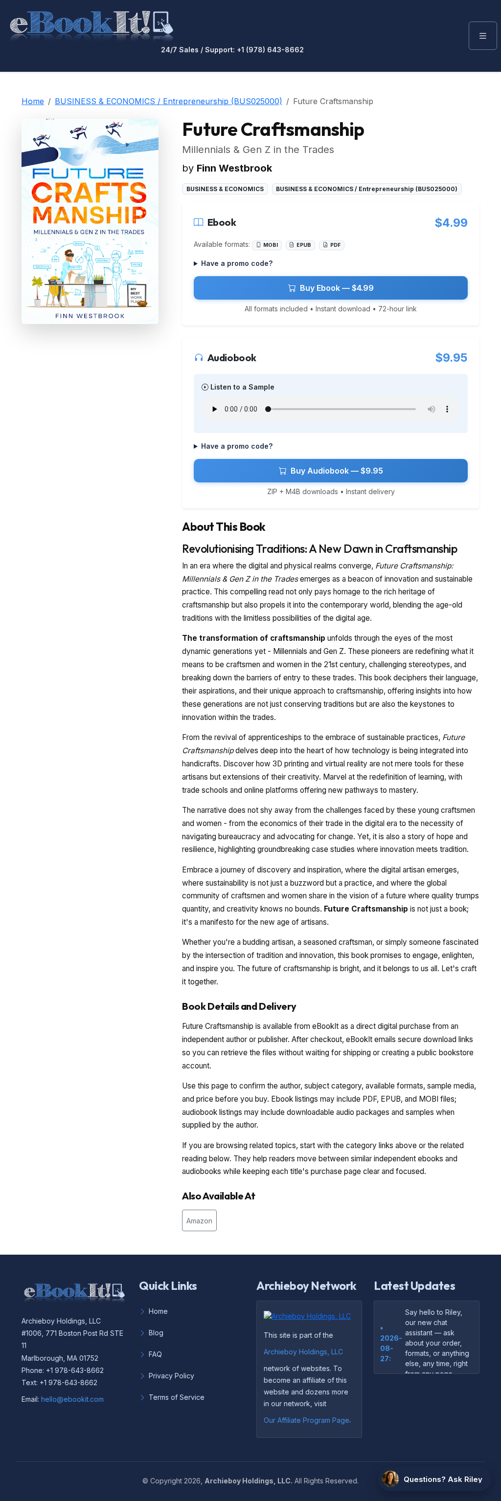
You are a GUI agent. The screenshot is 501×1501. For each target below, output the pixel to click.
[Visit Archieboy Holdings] (310, 1318)
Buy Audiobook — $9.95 (337, 471)
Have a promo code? (237, 263)
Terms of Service (177, 1397)
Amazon (199, 1221)
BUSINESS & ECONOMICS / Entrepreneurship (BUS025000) (168, 101)
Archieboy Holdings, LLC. (249, 1481)
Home (33, 101)
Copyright (166, 1481)
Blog (156, 1332)
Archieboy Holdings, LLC (303, 1352)
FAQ (155, 1354)
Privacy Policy (171, 1375)
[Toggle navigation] (483, 36)
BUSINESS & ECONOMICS (225, 189)
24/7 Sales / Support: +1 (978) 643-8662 (232, 50)
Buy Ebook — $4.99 (337, 288)
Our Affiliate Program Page (306, 1420)
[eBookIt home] (91, 24)
